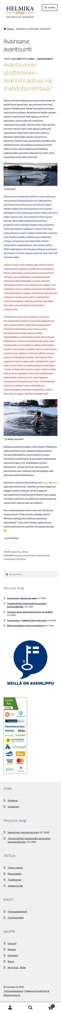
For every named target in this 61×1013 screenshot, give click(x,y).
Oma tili (12, 943)
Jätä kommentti (45, 58)
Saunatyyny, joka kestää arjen (22, 598)
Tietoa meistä (15, 867)
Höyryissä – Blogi (17, 967)
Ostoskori (13, 955)
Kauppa (12, 949)
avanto (18, 555)
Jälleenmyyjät (15, 885)
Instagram (13, 806)
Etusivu (10, 28)
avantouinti (9, 558)
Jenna (31, 58)
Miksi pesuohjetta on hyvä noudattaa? (26, 625)
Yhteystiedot (14, 873)
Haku (30, 1007)
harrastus (21, 558)
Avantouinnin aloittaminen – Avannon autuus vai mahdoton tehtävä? (28, 76)
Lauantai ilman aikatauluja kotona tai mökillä (30, 612)
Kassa (11, 961)
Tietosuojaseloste (17, 911)
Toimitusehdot (16, 917)
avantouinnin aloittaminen (36, 555)
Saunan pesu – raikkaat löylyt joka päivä (27, 620)
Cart (47, 1005)
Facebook (13, 800)
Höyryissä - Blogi (19, 551)
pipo (54, 482)
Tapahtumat (14, 879)
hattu (45, 482)
